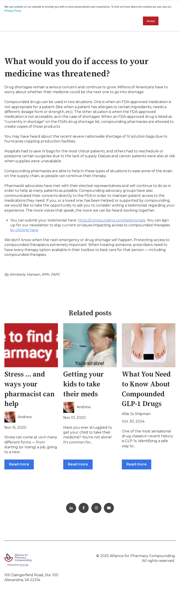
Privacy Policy (12, 10)
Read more (19, 464)
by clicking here (24, 230)
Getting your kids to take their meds (83, 384)
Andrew (25, 417)
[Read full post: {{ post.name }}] (31, 345)
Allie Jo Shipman (136, 414)
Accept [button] (151, 21)
